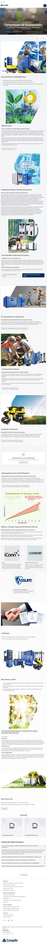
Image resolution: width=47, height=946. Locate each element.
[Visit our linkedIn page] (8, 920)
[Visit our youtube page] (12, 920)
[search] (45, 2)
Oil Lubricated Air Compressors (9, 884)
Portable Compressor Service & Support (11, 908)
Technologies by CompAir (8, 914)
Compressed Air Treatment (8, 890)
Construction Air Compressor (9, 894)
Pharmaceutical (6, 898)
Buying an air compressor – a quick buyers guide (13, 883)
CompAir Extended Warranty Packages (11, 910)
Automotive (5, 901)
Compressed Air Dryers (7, 888)
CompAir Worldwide (7, 916)
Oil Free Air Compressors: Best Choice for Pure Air (13, 886)
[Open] (45, 5)
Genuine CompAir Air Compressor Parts (11, 906)
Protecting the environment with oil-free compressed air (14, 896)
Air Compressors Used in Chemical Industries (12, 900)
